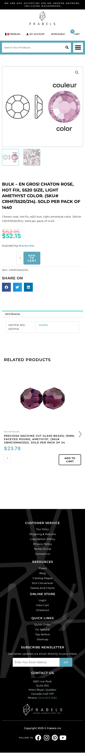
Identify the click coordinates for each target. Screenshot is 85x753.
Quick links (42, 618)
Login (42, 600)
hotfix (43, 325)
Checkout (42, 610)
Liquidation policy (42, 539)
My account (37, 34)
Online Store (42, 594)
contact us (42, 673)
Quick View (42, 425)
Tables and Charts (42, 588)
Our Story (42, 529)
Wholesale (58, 34)
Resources (42, 562)
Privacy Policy (42, 544)
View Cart (42, 605)
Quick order (42, 624)
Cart (76, 32)
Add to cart (31, 258)
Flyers (42, 568)
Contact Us (42, 553)
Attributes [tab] (12, 313)
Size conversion (42, 583)
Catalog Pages (42, 578)
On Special (42, 629)
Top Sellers (42, 634)
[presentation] (80, 433)
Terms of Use (42, 548)
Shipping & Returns (42, 534)
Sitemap (42, 639)
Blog (42, 573)
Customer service (42, 523)
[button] (78, 48)
